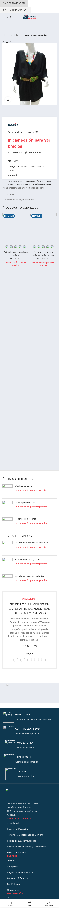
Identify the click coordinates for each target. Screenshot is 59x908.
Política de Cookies (16, 852)
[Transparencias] (29, 693)
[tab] (15, 181)
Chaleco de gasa (23, 486)
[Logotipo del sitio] (29, 17)
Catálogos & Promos (17, 878)
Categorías (12, 866)
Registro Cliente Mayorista (20, 872)
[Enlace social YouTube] (29, 660)
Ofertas (41, 166)
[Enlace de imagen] (20, 793)
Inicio (5, 35)
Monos (24, 166)
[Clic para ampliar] (8, 100)
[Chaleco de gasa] (7, 490)
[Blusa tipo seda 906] (7, 507)
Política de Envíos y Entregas (21, 840)
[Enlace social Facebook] (21, 175)
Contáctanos (13, 884)
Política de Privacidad (17, 829)
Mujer (16, 35)
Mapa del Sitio (14, 890)
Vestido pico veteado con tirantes (31, 542)
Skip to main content (15, 10)
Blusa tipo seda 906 (25, 502)
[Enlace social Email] (25, 175)
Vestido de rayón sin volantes (29, 576)
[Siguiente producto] (10, 41)
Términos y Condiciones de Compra (25, 835)
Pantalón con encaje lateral (28, 559)
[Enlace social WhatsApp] (28, 175)
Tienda (10, 860)
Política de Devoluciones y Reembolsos (26, 846)
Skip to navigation (14, 3)
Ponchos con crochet (25, 519)
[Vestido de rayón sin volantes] (7, 580)
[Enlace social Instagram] (22, 660)
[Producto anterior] (4, 41)
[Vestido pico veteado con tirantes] (7, 547)
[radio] (6, 246)
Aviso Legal (13, 823)
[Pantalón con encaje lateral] (7, 564)
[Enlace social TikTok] (43, 660)
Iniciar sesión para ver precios (31, 490)
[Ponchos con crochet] (7, 523)
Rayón (11, 170)
